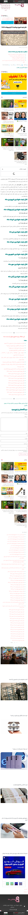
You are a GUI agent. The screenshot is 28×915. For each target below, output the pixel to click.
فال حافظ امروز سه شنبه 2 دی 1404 (17, 629)
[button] (2, 169)
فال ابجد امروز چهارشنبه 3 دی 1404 (17, 585)
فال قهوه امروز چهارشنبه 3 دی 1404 (17, 596)
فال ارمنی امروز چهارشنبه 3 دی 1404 (17, 587)
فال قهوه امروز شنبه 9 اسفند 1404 (16, 378)
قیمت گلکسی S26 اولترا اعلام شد (18, 59)
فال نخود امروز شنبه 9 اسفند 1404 (16, 385)
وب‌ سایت (25, 443)
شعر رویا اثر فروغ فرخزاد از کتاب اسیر (17, 545)
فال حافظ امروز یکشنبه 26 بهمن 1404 (16, 616)
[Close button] (27, 4)
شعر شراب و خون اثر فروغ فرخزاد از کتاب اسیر (16, 541)
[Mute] (17, 23)
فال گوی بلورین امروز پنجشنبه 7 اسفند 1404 (14, 376)
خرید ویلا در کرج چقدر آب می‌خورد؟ (18, 57)
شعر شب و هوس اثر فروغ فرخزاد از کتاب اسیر (15, 543)
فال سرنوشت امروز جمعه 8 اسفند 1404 (15, 390)
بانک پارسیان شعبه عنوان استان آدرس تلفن (16, 571)
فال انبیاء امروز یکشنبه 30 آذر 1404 (17, 634)
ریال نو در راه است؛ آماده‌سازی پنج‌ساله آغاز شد (14, 369)
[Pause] (15, 23)
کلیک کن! (14, 93)
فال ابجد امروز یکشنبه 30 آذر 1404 (17, 636)
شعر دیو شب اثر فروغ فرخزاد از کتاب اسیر (16, 550)
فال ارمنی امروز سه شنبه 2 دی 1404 (17, 623)
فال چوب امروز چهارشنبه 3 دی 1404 (17, 598)
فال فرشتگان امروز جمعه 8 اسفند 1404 (15, 388)
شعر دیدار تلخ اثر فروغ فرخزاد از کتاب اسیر (16, 552)
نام (26, 433)
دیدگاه (25, 416)
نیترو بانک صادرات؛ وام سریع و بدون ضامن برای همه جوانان (14, 853)
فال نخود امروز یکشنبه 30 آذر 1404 (17, 632)
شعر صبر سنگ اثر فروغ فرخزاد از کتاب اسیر (16, 537)
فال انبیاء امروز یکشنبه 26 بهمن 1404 (16, 614)
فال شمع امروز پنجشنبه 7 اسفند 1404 (15, 392)
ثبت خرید (7, 22)
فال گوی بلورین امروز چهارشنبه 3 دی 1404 (16, 582)
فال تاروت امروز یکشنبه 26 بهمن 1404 (16, 612)
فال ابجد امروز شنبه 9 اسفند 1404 (16, 395)
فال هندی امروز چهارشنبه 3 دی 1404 (17, 576)
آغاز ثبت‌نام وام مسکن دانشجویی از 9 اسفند (16, 54)
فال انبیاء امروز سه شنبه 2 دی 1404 (17, 627)
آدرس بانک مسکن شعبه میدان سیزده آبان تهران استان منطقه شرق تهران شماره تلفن (13, 561)
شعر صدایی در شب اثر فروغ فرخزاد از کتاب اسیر (15, 535)
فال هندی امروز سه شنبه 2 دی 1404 (17, 625)
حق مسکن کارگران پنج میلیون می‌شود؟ (17, 56)
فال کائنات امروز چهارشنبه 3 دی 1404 (17, 593)
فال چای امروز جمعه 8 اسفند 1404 (16, 381)
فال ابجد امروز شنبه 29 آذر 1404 (18, 640)
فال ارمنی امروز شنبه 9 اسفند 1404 (16, 374)
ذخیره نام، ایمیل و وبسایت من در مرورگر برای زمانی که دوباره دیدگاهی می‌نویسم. (14, 451)
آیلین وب (25, 889)
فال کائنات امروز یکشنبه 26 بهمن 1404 (16, 610)
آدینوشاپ (25, 892)
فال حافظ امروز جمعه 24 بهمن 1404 (17, 574)
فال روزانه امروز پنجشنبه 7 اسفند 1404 (15, 371)
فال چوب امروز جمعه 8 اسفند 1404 (16, 383)
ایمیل (26, 438)
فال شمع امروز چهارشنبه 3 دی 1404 (17, 580)
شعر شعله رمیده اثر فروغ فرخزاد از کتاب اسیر (16, 539)
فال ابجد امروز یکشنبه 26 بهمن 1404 (17, 618)
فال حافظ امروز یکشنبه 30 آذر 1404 (17, 638)
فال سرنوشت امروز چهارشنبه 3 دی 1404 (16, 591)
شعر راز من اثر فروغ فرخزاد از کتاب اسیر (17, 548)
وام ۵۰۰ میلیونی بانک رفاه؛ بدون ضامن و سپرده (13, 362)
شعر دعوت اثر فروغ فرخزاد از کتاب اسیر (17, 554)
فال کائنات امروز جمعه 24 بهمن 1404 (17, 621)
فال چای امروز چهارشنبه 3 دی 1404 (17, 589)
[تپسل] (1, 15)
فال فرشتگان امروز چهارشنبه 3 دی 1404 (16, 578)
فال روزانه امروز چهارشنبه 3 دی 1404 (17, 600)
